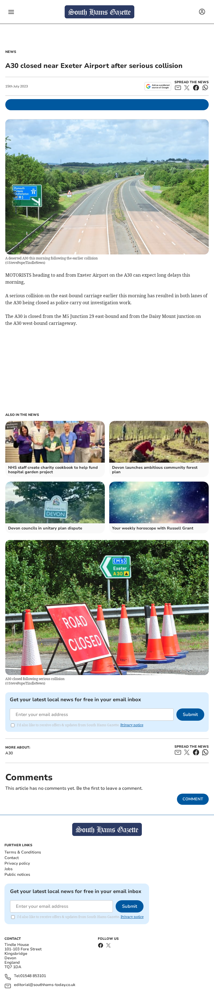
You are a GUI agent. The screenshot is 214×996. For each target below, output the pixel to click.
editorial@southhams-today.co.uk (44, 985)
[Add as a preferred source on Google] (158, 86)
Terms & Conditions (22, 852)
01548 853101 (33, 976)
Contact (11, 857)
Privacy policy (17, 863)
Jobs (8, 869)
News (10, 52)
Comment (193, 799)
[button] (11, 12)
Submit (190, 715)
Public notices (17, 874)
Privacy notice (131, 725)
